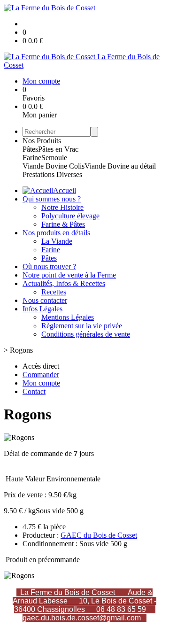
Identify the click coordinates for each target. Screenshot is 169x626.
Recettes (53, 292)
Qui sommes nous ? (52, 199)
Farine (32, 158)
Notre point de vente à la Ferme (69, 275)
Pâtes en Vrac (58, 149)
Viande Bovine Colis (53, 166)
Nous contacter (45, 300)
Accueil (64, 190)
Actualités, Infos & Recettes (64, 283)
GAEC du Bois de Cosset (99, 535)
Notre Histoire (62, 207)
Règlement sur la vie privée (81, 326)
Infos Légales (42, 309)
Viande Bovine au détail (120, 166)
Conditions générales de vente (85, 334)
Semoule (54, 158)
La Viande (56, 241)
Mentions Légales (67, 317)
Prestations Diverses (52, 174)
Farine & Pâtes (63, 224)
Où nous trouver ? (49, 266)
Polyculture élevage (70, 216)
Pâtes (30, 149)
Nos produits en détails (56, 233)
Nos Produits (42, 141)
